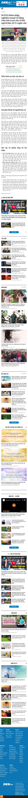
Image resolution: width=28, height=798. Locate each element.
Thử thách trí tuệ (12, 747)
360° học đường (12, 758)
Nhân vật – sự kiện (14, 496)
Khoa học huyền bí (13, 769)
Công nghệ (12, 767)
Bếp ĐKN (21, 751)
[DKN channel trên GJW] (23, 2)
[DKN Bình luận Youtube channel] (21, 5)
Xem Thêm (14, 232)
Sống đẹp (21, 753)
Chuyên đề (17, 740)
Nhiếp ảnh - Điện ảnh (3, 753)
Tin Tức (2, 576)
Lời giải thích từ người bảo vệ (14, 70)
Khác (13, 649)
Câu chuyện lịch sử (15, 405)
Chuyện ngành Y (3, 770)
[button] (19, 67)
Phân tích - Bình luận (10, 733)
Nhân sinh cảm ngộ (4, 347)
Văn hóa (13, 419)
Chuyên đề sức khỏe (3, 769)
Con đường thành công (16, 245)
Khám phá (21, 755)
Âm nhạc (1, 747)
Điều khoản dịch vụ (19, 793)
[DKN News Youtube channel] (19, 5)
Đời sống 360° (22, 747)
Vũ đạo (1, 758)
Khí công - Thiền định (4, 772)
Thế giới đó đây (8, 737)
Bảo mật (17, 794)
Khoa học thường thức (14, 770)
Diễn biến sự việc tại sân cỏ (13, 68)
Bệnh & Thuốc (2, 767)
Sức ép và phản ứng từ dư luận (14, 72)
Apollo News (7, 193)
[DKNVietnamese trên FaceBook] (18, 2)
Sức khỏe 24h (2, 776)
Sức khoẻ (21, 762)
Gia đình (21, 749)
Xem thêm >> (24, 238)
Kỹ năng (13, 266)
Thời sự (1, 730)
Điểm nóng (2, 733)
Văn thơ (1, 756)
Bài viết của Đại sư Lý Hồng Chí (14, 427)
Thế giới (3, 11)
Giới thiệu (17, 792)
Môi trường (14, 259)
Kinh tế (1, 731)
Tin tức (11, 772)
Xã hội (1, 735)
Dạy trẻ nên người (12, 756)
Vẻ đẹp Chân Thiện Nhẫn (5, 308)
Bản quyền (22, 794)
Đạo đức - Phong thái (19, 731)
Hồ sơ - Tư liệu (8, 735)
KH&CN (11, 765)
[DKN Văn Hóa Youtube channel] (24, 5)
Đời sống (13, 396)
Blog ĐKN (21, 758)
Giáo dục (11, 745)
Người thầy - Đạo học (13, 751)
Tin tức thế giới (8, 731)
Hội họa (1, 749)
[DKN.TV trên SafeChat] (17, 2)
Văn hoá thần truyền (15, 389)
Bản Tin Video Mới (15, 554)
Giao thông (2, 739)
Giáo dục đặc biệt (12, 749)
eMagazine (14, 613)
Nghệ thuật (17, 742)
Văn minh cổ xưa (3, 755)
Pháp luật (1, 737)
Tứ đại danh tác (18, 739)
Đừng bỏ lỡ (14, 663)
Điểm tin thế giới (15, 252)
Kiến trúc (1, 751)
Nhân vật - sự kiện (4, 517)
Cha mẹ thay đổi (12, 755)
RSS (21, 792)
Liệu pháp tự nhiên (3, 774)
